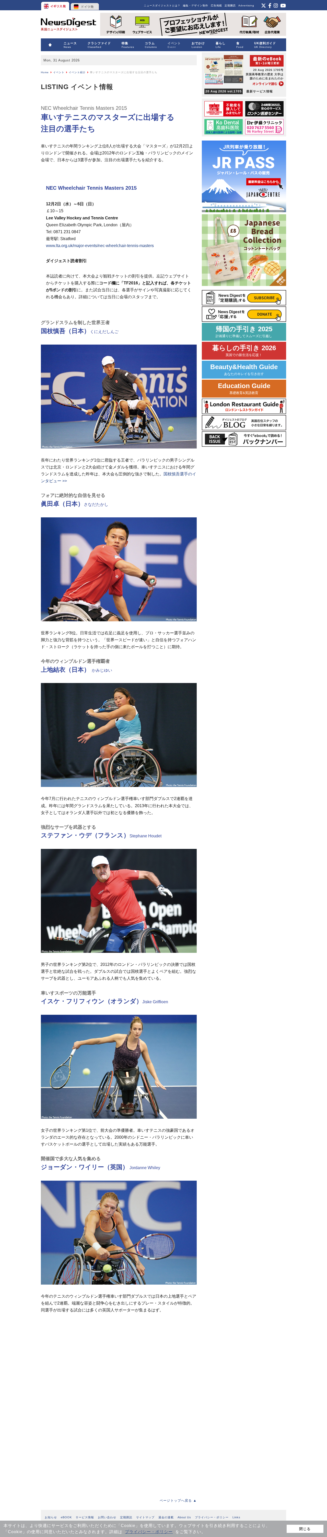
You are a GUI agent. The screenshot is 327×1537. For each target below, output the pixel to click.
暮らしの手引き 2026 (244, 350)
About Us (184, 1517)
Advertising (246, 5)
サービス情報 (85, 1517)
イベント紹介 (77, 72)
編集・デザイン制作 (195, 5)
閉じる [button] (305, 1529)
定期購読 (230, 5)
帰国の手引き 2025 (244, 331)
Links (236, 1517)
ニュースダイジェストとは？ (162, 5)
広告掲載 (216, 5)
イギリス (55, 5)
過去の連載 (166, 1517)
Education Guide (244, 388)
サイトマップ (145, 1517)
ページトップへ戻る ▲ (178, 1500)
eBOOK (66, 1517)
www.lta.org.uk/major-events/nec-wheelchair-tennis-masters (100, 245)
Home (45, 72)
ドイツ (85, 5)
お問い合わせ (107, 1517)
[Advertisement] (79, 1359)
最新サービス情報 (239, 91)
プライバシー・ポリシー (149, 1532)
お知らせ (51, 1517)
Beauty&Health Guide (244, 369)
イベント (58, 72)
